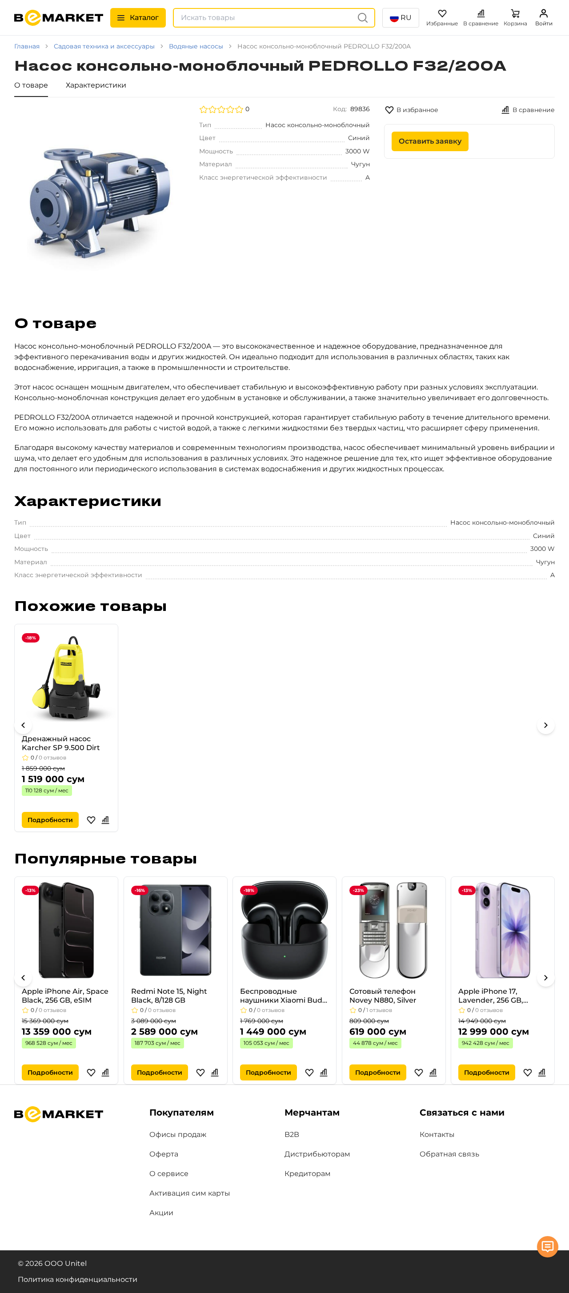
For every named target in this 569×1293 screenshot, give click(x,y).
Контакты (437, 1134)
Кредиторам (307, 1173)
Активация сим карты (189, 1193)
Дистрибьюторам (317, 1154)
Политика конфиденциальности (77, 1279)
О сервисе (168, 1173)
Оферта (163, 1154)
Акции (161, 1213)
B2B (291, 1134)
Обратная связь (449, 1154)
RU (406, 17)
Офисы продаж (177, 1134)
